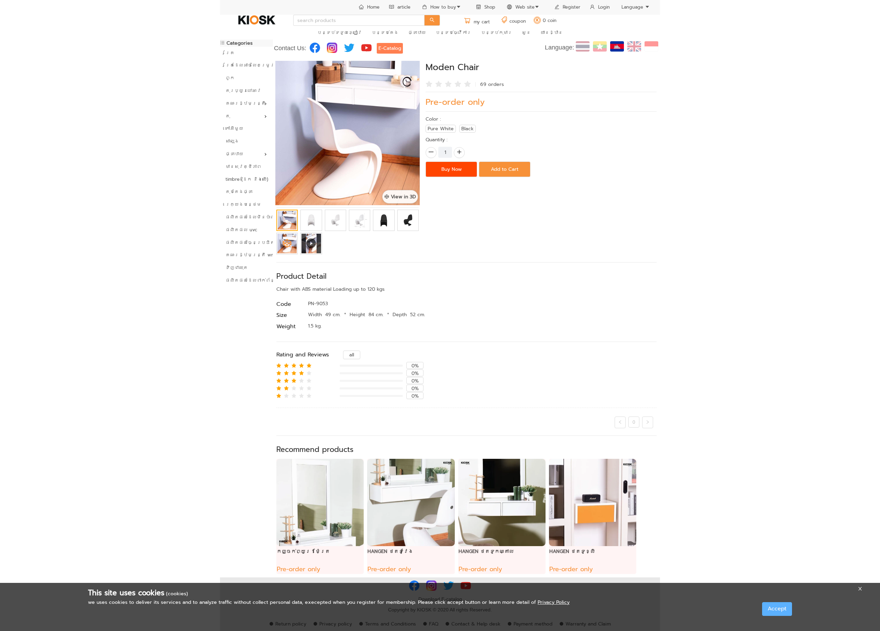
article (403, 7)
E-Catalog (389, 48)
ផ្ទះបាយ (417, 32)
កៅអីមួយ (234, 128)
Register (571, 7)
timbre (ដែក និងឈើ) (246, 179)
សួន (526, 32)
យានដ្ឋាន (551, 32)
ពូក (230, 78)
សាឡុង (232, 141)
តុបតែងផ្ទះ (239, 191)
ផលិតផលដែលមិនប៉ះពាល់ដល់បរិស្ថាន (246, 217)
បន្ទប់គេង (385, 32)
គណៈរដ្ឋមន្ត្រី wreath (246, 255)
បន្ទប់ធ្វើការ (453, 32)
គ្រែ (230, 52)
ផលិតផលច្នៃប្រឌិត (246, 242)
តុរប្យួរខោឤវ (243, 90)
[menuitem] (369, 7)
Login (604, 7)
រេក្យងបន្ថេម (243, 204)
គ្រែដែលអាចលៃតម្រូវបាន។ (246, 65)
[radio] (429, 83)
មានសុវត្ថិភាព (243, 166)
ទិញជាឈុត (237, 267)
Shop (489, 7)
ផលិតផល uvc (241, 229)
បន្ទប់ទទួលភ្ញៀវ (339, 32)
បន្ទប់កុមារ (496, 32)
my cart (481, 22)
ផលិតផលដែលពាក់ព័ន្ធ (246, 280)
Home (373, 7)
